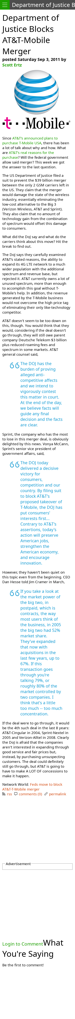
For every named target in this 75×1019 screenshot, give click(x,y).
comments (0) (30, 793)
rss (9, 793)
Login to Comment (22, 944)
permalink (57, 793)
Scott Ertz (12, 65)
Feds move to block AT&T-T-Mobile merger (32, 786)
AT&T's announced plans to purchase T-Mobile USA (30, 140)
